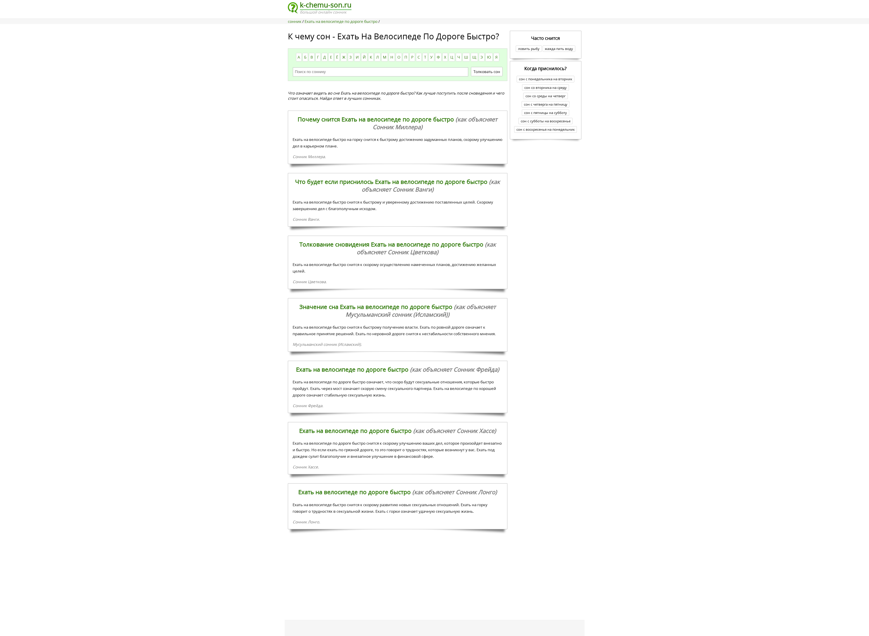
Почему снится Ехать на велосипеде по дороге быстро (397, 123)
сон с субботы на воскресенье (546, 121)
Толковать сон (486, 71)
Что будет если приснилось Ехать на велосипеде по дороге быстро (397, 185)
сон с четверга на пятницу (545, 104)
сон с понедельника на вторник (545, 79)
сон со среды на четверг (545, 96)
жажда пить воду (559, 48)
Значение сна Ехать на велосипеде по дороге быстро (397, 310)
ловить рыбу (529, 48)
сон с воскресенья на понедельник (545, 129)
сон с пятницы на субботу (545, 112)
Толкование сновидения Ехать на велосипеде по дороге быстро (397, 248)
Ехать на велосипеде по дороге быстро (397, 369)
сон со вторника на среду (545, 87)
